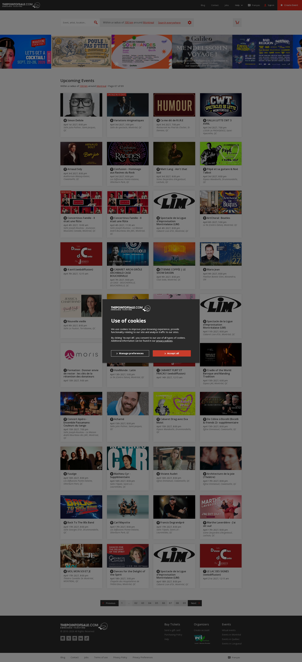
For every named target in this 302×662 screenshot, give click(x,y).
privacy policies (164, 340)
